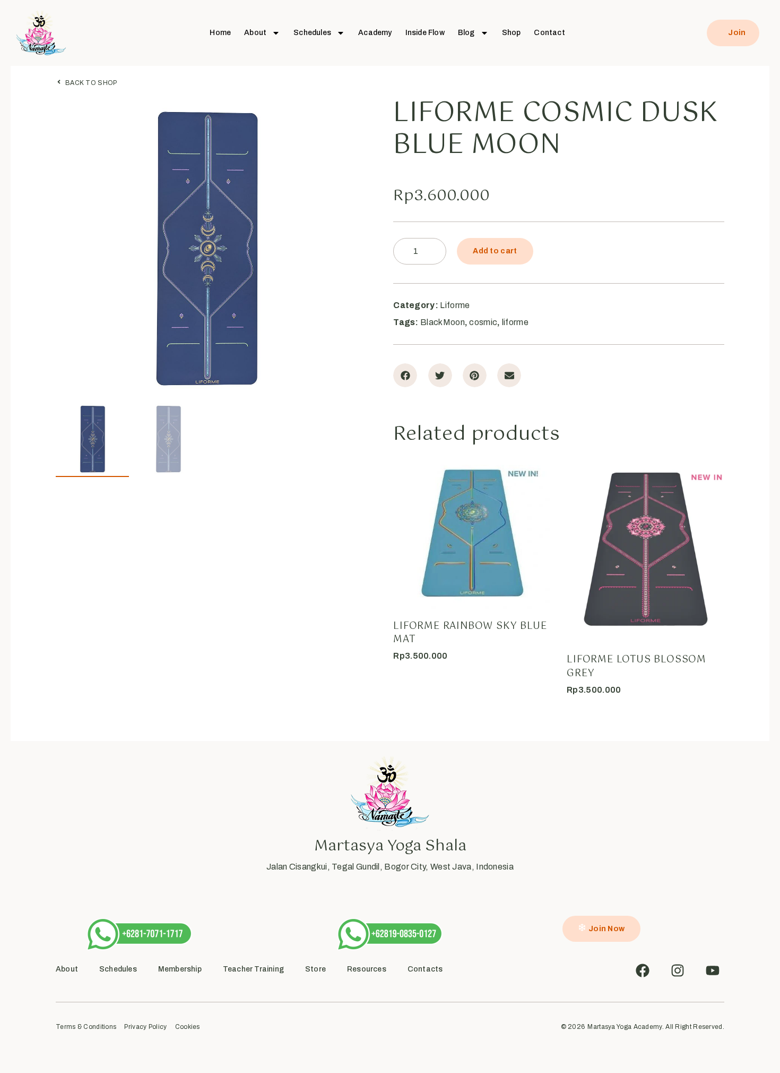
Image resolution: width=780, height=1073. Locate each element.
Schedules (312, 33)
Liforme (455, 305)
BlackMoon (442, 322)
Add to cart (495, 251)
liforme (515, 322)
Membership (180, 969)
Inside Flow (425, 33)
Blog (466, 33)
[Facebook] (642, 970)
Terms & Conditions (86, 1027)
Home (220, 33)
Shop (511, 33)
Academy (375, 33)
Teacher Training (253, 969)
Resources (366, 969)
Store (315, 969)
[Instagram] (677, 970)
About (255, 33)
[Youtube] (713, 970)
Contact (549, 33)
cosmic (483, 322)
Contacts (425, 969)
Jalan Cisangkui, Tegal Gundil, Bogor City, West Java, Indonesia (390, 866)
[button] (405, 375)
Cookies (187, 1027)
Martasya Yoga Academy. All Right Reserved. (655, 1027)
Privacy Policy (145, 1027)
